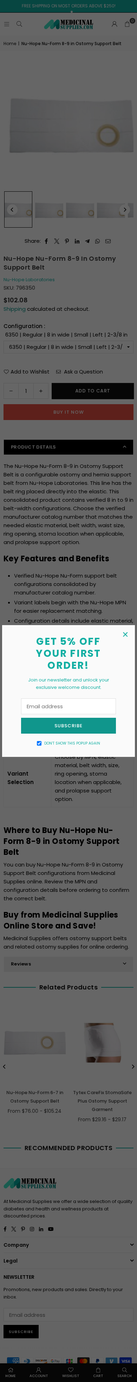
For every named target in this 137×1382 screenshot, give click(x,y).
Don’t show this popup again (72, 743)
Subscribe (68, 725)
